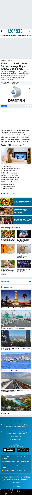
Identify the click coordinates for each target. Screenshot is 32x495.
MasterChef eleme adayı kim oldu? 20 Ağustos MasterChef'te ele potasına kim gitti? (23, 271)
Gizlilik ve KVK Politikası (7, 477)
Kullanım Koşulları (24, 476)
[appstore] (9, 450)
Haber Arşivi (22, 470)
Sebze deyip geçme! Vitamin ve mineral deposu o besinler (8, 240)
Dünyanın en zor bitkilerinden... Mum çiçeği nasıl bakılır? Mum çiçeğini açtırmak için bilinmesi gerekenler (7, 272)
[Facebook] (9, 445)
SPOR (23, 481)
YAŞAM (10, 60)
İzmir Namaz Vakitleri (9, 461)
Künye (5, 476)
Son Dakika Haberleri (9, 470)
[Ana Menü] (1, 31)
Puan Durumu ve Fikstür (7, 466)
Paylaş (4, 106)
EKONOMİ (16, 479)
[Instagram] (14, 445)
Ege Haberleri (22, 35)
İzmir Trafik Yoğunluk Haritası (23, 462)
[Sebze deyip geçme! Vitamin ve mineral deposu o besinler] (8, 234)
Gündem (13, 35)
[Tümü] (30, 281)
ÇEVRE (4, 479)
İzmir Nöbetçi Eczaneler (6, 457)
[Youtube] (17, 445)
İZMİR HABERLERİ (24, 479)
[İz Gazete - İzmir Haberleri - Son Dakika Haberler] (15, 31)
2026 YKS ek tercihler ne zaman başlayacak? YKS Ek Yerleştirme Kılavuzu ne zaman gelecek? (23, 255)
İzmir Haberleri (5, 35)
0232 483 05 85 (17, 436)
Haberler (3, 60)
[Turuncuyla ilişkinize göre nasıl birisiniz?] (8, 248)
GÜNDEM (28, 477)
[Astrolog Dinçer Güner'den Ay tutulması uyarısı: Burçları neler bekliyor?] (24, 234)
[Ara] (29, 31)
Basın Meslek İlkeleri (14, 476)
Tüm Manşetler (22, 466)
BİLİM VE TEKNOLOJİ (19, 477)
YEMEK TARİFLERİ (16, 482)
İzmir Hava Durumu (23, 457)
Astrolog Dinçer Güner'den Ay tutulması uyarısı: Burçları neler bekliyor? (23, 240)
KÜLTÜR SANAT (6, 481)
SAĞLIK (19, 481)
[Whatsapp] (20, 445)
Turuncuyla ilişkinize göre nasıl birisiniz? (7, 254)
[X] (12, 445)
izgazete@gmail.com (17, 439)
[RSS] (23, 445)
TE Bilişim (19, 487)
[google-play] (22, 450)
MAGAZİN (13, 481)
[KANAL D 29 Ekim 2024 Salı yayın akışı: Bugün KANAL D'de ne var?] (16, 94)
